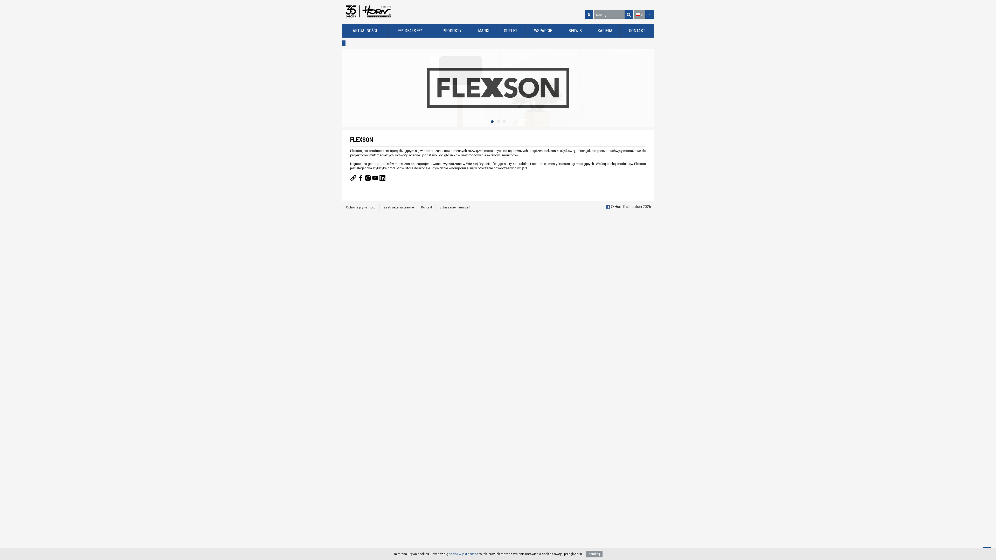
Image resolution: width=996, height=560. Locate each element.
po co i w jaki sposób (463, 554)
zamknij (594, 554)
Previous (347, 88)
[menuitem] (365, 31)
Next (648, 88)
